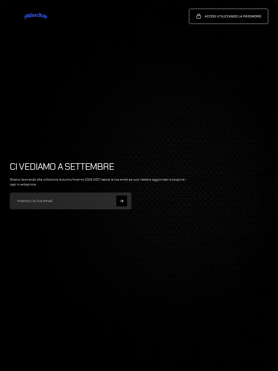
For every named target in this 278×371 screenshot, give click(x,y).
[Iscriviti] (121, 201)
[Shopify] (70, 352)
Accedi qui (64, 357)
